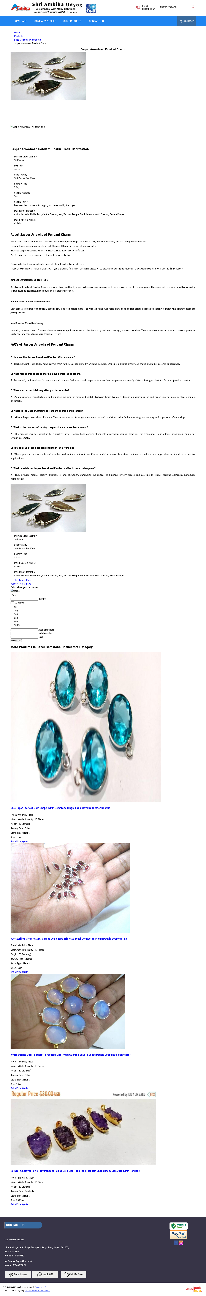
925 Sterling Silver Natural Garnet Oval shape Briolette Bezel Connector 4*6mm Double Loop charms (69, 938)
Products (18, 36)
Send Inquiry (188, 21)
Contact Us (96, 21)
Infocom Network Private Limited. (37, 1291)
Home (17, 32)
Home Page (20, 21)
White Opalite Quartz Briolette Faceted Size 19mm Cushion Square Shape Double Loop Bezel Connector (71, 1054)
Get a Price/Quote (19, 841)
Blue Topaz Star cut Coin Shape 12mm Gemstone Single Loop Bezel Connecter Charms (60, 808)
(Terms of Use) (40, 1287)
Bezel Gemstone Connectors (27, 39)
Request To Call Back (21, 583)
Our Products (72, 21)
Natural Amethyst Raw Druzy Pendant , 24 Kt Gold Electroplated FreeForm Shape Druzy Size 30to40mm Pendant (75, 1171)
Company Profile (45, 21)
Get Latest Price (22, 580)
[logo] (53, 14)
